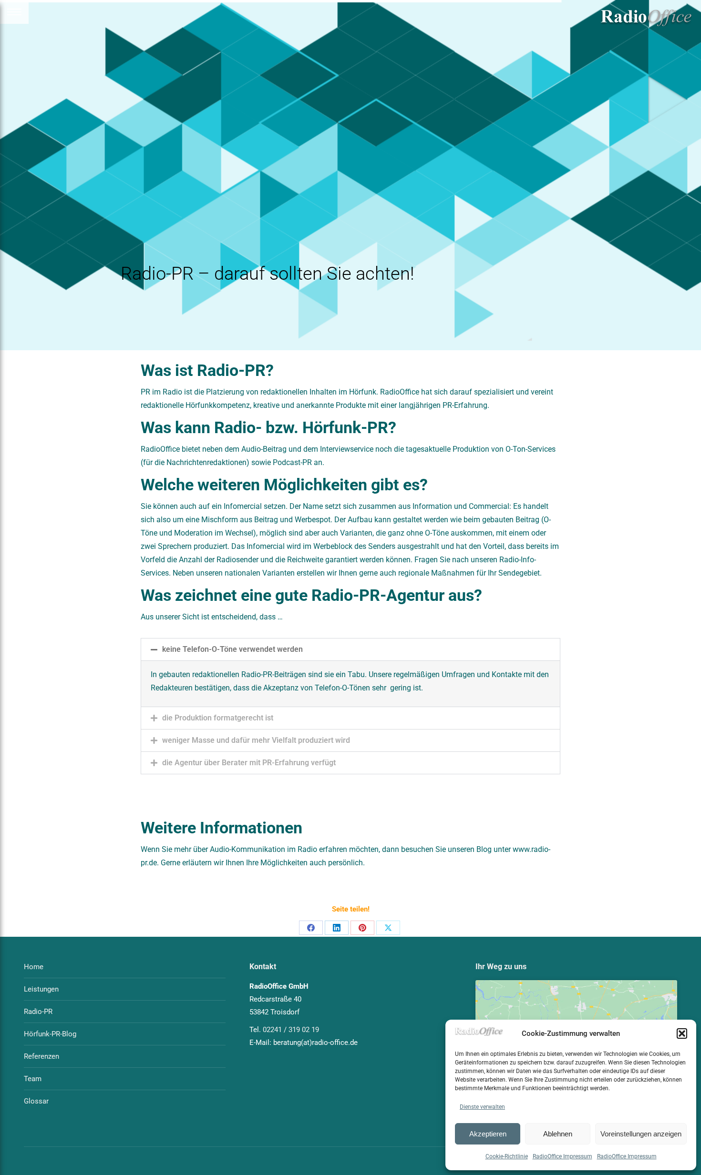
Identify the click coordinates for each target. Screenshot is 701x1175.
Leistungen (41, 989)
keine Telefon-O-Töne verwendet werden (232, 649)
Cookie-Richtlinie (506, 1156)
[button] (682, 1033)
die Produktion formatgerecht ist (217, 717)
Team (32, 1078)
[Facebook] (311, 928)
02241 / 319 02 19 (291, 1029)
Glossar (36, 1101)
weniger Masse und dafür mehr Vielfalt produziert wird (256, 740)
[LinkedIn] (337, 928)
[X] (388, 928)
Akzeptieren (487, 1134)
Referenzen (41, 1056)
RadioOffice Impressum (562, 1156)
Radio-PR (38, 1011)
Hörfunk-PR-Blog (50, 1034)
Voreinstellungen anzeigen (640, 1134)
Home (33, 966)
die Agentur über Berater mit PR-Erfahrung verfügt (249, 762)
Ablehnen (557, 1134)
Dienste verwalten (482, 1107)
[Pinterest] (362, 928)
